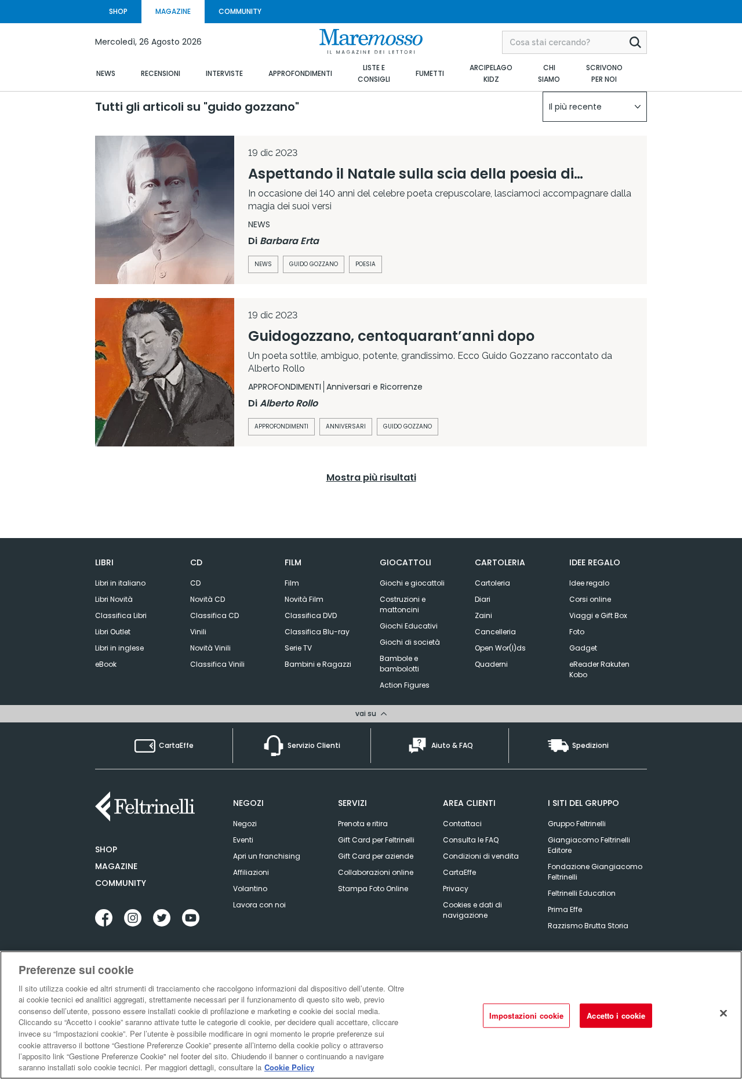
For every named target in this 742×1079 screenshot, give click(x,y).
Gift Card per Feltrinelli (376, 840)
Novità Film (304, 599)
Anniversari (346, 426)
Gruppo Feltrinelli (577, 824)
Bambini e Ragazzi (318, 664)
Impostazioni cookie (526, 1015)
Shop (106, 849)
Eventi (243, 840)
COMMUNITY (240, 11)
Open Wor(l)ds (500, 648)
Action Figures (405, 685)
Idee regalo (589, 583)
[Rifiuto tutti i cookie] (723, 1013)
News (263, 264)
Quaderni (491, 664)
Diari (482, 599)
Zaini (483, 615)
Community (120, 883)
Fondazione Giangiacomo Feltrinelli (595, 872)
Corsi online (590, 599)
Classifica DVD (311, 615)
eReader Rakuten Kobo (599, 669)
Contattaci (462, 824)
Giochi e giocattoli (412, 583)
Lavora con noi (259, 905)
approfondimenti (281, 426)
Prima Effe (565, 909)
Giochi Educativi (409, 626)
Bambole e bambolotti (399, 663)
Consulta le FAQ (471, 840)
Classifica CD (214, 615)
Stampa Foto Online (373, 888)
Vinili (198, 632)
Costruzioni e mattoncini (402, 604)
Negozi (245, 824)
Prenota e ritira (363, 824)
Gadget (583, 648)
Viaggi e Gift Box (598, 615)
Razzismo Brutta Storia (588, 926)
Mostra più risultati (371, 477)
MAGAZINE (173, 11)
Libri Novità (114, 599)
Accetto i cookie (616, 1015)
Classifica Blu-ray (317, 632)
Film (292, 583)
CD (195, 583)
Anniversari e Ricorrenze (374, 387)
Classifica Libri (121, 615)
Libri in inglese (119, 648)
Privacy (455, 888)
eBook (106, 664)
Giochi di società (410, 642)
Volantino (250, 888)
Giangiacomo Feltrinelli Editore (589, 845)
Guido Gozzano (313, 264)
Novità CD (207, 599)
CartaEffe (459, 872)
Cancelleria (495, 632)
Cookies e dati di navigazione (472, 910)
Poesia (365, 264)
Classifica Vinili (217, 664)
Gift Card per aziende (375, 856)
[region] (371, 1015)
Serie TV (298, 648)
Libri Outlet (112, 632)
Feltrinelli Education (582, 893)
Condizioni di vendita (481, 856)
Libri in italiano (120, 583)
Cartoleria (492, 583)
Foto (576, 632)
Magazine (116, 866)
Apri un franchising (266, 856)
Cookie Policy (289, 1067)
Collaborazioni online (375, 872)
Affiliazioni (251, 872)
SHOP (118, 11)
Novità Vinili (210, 648)
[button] (595, 107)
